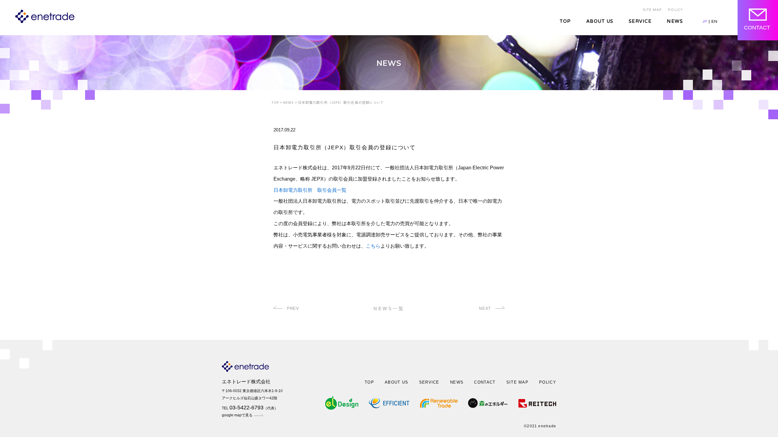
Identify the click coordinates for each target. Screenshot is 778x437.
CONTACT (484, 382)
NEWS (675, 21)
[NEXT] (498, 308)
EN (714, 21)
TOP (565, 21)
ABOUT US (600, 21)
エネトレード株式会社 (246, 381)
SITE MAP (652, 10)
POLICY (675, 10)
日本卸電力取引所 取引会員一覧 (310, 190)
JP (704, 21)
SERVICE (640, 21)
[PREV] (280, 308)
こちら (373, 246)
